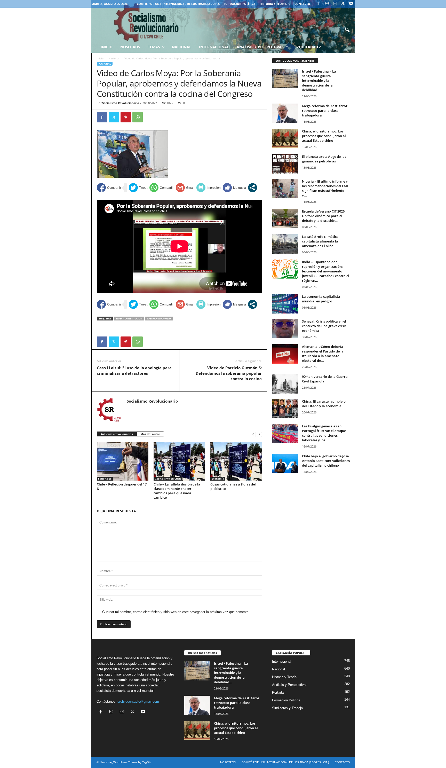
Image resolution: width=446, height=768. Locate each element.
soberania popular (159, 318)
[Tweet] (138, 187)
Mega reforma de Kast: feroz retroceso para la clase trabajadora (324, 110)
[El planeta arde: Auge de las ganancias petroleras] (285, 164)
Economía (218, 478)
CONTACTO (302, 4)
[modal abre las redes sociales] (252, 187)
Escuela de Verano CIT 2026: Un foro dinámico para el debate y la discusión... (324, 216)
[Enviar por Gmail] (185, 187)
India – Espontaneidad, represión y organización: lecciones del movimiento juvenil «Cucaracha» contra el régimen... (325, 271)
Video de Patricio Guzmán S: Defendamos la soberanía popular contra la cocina (229, 373)
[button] (347, 30)
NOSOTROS (228, 762)
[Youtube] (351, 3)
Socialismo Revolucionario (120, 103)
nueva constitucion (129, 318)
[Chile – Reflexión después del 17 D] (122, 461)
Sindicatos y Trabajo (287, 708)
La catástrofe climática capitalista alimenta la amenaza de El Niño (320, 241)
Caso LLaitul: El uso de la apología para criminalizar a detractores (134, 370)
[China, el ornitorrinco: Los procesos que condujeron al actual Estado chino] (285, 138)
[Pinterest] (126, 117)
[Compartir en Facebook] (109, 187)
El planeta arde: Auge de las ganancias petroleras (324, 158)
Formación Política (240, 4)
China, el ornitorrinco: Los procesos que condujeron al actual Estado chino (324, 136)
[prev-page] (253, 434)
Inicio (100, 58)
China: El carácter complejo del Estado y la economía (324, 403)
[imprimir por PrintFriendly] (208, 187)
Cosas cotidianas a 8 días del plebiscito (233, 486)
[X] (343, 3)
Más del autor (150, 434)
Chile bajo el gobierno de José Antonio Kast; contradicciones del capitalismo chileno (326, 461)
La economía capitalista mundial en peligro (321, 298)
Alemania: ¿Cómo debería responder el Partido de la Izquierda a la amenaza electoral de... (323, 353)
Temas (154, 46)
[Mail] (335, 3)
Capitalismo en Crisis (168, 478)
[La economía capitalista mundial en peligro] (285, 304)
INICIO (107, 46)
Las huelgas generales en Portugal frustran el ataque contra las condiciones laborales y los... (324, 433)
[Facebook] (319, 3)
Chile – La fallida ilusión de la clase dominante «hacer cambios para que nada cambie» (177, 491)
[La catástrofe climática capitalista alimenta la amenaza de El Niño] (285, 244)
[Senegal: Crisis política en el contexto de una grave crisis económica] (285, 328)
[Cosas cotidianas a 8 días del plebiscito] (236, 461)
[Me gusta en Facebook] (234, 187)
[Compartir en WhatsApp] (161, 187)
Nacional (181, 46)
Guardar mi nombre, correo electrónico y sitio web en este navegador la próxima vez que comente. (176, 612)
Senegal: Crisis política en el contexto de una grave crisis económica (324, 326)
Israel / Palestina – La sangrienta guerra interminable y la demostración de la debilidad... (319, 80)
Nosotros (130, 46)
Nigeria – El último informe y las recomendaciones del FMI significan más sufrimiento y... (325, 188)
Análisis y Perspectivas (260, 46)
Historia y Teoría (273, 4)
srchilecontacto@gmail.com (138, 701)
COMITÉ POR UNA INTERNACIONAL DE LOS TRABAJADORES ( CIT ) (285, 762)
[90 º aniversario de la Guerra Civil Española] (285, 384)
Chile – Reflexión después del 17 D (122, 486)
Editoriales (105, 478)
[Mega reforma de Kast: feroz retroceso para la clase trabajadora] (285, 113)
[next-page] (259, 434)
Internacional (214, 46)
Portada (278, 692)
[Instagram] (327, 3)
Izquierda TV (308, 46)
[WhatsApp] (137, 117)
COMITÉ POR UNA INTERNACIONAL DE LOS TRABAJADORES (178, 4)
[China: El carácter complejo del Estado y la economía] (285, 408)
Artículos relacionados (117, 434)
